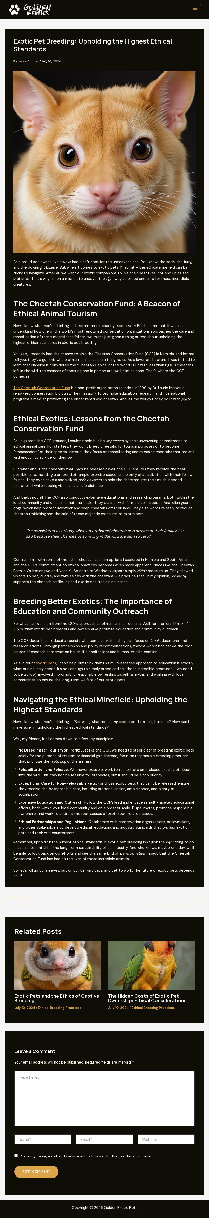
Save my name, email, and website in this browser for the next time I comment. (88, 1156)
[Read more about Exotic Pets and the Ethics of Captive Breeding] (57, 965)
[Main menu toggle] (195, 9)
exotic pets (46, 663)
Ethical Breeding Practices (59, 1007)
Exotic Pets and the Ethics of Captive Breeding (56, 998)
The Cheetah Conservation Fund (41, 388)
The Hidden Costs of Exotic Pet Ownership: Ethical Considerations (147, 998)
